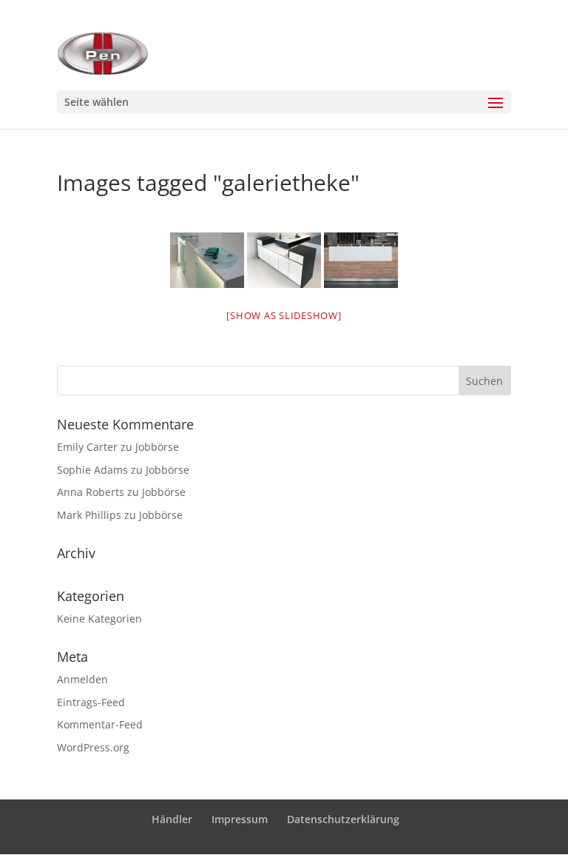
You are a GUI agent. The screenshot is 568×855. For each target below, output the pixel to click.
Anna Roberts (90, 492)
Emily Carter (87, 447)
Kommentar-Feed (100, 724)
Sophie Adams (92, 470)
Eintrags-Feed (91, 702)
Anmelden (82, 679)
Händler (172, 819)
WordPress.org (93, 747)
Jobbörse (157, 447)
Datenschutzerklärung (343, 819)
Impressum (240, 819)
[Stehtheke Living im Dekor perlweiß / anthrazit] (284, 260)
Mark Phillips (89, 515)
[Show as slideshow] (283, 315)
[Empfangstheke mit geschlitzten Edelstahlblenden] (361, 260)
